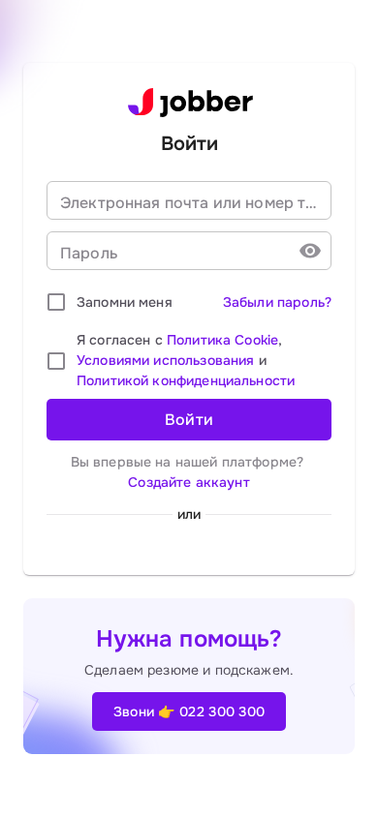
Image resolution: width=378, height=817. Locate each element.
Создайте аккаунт (188, 482)
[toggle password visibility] (310, 250)
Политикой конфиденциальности (186, 380)
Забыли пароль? (277, 302)
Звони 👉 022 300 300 (189, 711)
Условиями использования (165, 360)
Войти (189, 419)
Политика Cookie (222, 339)
